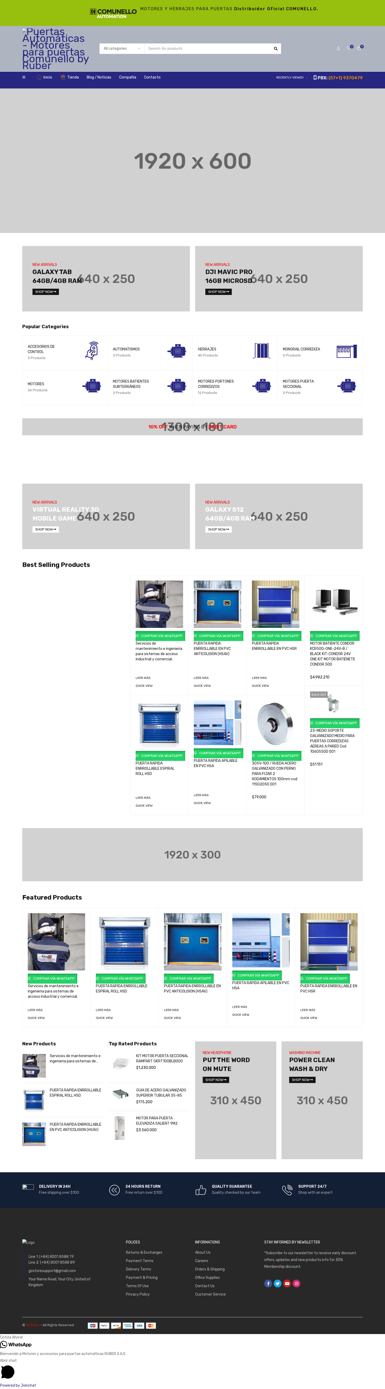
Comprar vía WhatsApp (161, 636)
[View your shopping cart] (359, 48)
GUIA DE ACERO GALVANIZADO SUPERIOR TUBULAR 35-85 (161, 1093)
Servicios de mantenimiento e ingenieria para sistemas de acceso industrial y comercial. (53, 991)
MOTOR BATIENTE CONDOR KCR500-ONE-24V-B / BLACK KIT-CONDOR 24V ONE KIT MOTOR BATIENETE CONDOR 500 (332, 654)
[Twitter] (278, 1283)
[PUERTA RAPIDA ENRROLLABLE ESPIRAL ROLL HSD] (34, 1100)
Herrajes (207, 349)
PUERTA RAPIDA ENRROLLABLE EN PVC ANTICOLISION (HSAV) (212, 648)
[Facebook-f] (268, 1283)
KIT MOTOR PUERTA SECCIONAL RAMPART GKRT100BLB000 (162, 1058)
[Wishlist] (348, 49)
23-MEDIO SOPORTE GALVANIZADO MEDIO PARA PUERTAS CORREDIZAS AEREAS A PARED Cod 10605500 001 (332, 741)
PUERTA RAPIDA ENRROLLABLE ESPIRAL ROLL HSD (155, 768)
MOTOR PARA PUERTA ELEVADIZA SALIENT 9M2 (157, 1121)
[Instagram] (296, 1283)
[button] (192, 1337)
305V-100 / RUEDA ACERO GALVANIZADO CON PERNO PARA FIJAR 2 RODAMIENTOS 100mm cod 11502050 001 (274, 773)
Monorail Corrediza (301, 349)
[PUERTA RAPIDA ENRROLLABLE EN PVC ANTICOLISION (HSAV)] (34, 1134)
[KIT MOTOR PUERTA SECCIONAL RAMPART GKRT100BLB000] (120, 1066)
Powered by (18, 1385)
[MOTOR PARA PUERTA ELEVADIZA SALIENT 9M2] (120, 1128)
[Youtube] (287, 1283)
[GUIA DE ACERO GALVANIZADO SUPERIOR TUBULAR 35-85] (120, 1094)
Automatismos (126, 349)
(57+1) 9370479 (345, 77)
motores (36, 384)
